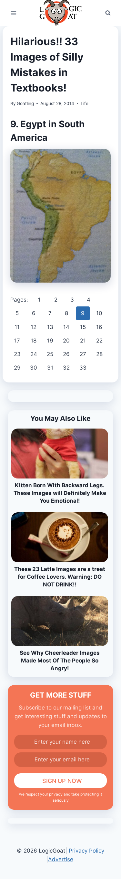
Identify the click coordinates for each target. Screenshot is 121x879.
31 (50, 367)
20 (66, 340)
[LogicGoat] (60, 13)
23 (17, 354)
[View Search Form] (107, 13)
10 (99, 313)
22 (99, 340)
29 (17, 367)
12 (33, 327)
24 (33, 354)
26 (66, 354)
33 (82, 367)
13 (50, 327)
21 (83, 340)
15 (83, 327)
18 (33, 340)
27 (83, 354)
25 (50, 354)
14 (66, 327)
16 (99, 327)
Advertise (60, 859)
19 (50, 340)
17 (17, 340)
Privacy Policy (86, 850)
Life (84, 103)
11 (17, 327)
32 (66, 367)
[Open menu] (14, 13)
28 (99, 354)
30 (33, 367)
